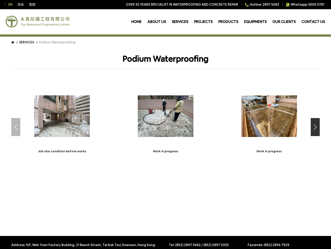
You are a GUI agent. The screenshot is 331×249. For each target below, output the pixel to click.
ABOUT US (156, 21)
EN (10, 4)
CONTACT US (313, 21)
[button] (315, 127)
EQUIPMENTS (255, 21)
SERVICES (180, 21)
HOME (136, 21)
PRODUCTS (228, 21)
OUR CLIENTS (284, 21)
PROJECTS (203, 21)
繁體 (32, 4)
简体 (21, 4)
